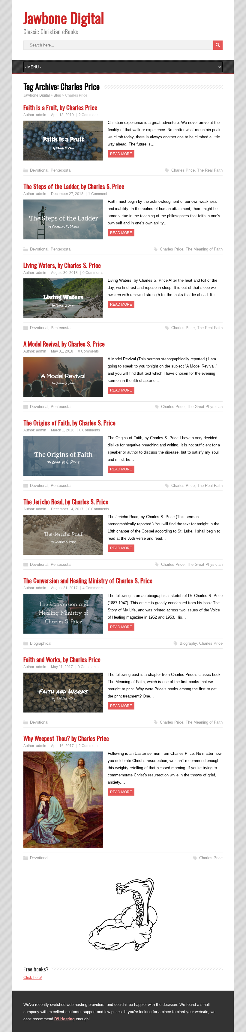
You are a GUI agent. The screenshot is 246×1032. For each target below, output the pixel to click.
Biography (188, 643)
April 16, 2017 (62, 746)
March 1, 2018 (62, 430)
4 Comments (92, 588)
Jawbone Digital (63, 17)
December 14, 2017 (67, 509)
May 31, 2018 (62, 351)
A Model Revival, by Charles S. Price (64, 343)
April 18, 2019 (62, 115)
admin (41, 115)
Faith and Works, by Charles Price (61, 659)
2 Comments (89, 115)
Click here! (32, 977)
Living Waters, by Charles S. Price (62, 265)
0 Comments (92, 273)
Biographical (40, 643)
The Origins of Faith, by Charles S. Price (69, 422)
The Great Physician (205, 406)
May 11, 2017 (62, 667)
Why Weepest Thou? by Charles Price (66, 738)
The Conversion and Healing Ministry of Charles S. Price (87, 580)
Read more (121, 154)
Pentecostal (61, 170)
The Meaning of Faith (204, 249)
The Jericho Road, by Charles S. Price (65, 501)
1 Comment (97, 194)
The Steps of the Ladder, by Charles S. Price (73, 186)
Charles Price (183, 170)
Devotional (39, 170)
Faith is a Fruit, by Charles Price (60, 107)
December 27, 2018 (67, 194)
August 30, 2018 (64, 273)
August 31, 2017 (64, 588)
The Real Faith (210, 170)
